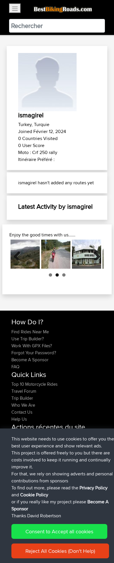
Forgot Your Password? (33, 353)
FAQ (15, 367)
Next (95, 254)
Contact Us (21, 412)
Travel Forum (23, 391)
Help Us (19, 419)
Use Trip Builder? (27, 339)
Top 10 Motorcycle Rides (34, 384)
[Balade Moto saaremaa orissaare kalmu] (55, 254)
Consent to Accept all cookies (59, 531)
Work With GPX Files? (31, 346)
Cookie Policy (34, 494)
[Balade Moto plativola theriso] (25, 254)
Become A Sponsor (30, 360)
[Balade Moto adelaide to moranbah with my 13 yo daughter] (86, 254)
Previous (19, 254)
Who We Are (23, 405)
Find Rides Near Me (30, 332)
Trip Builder (22, 398)
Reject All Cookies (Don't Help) (60, 551)
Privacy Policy (94, 487)
